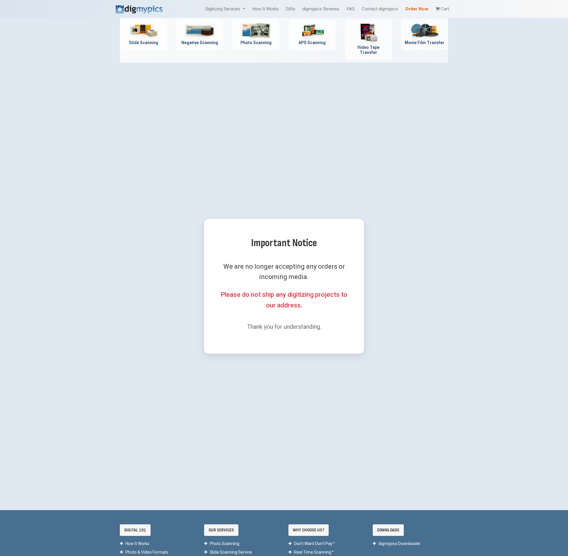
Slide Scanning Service (231, 552)
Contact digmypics (380, 9)
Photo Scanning (224, 543)
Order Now (416, 9)
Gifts (290, 9)
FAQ (350, 9)
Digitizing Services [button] (223, 9)
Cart (445, 9)
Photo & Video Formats (146, 552)
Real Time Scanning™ (314, 552)
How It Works (265, 9)
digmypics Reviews (320, 9)
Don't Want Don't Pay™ (314, 543)
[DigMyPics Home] (139, 8)
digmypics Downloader (399, 543)
